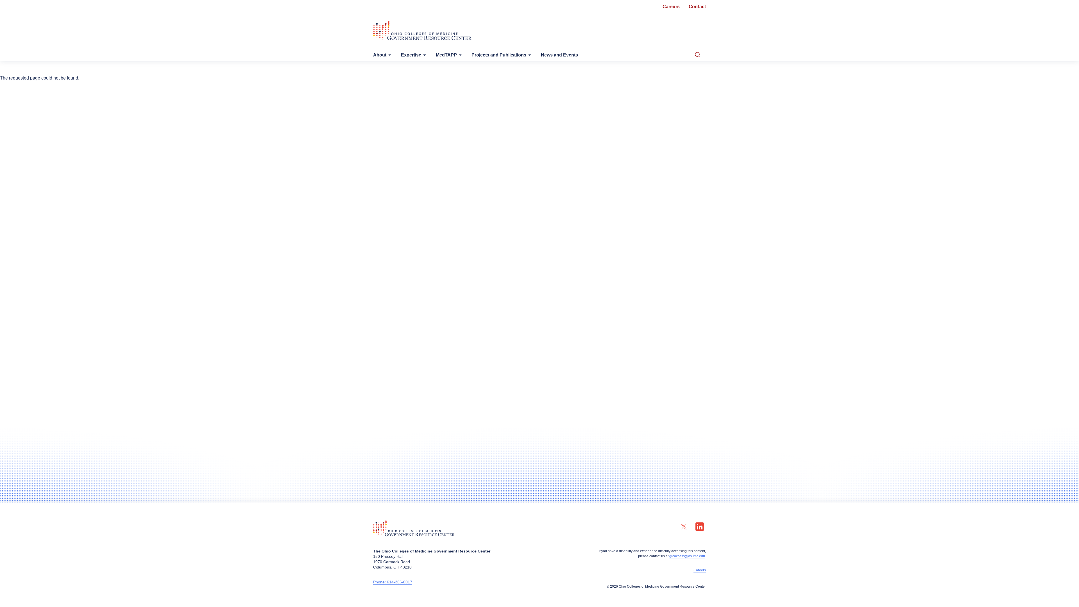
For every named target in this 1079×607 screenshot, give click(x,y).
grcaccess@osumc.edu (687, 556)
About (379, 55)
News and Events (559, 55)
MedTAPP (446, 55)
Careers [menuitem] (671, 6)
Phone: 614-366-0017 (392, 582)
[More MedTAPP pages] (459, 56)
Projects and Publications (499, 55)
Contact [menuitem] (697, 6)
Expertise (411, 55)
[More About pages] (388, 56)
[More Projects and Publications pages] (528, 56)
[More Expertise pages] (423, 56)
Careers (699, 570)
